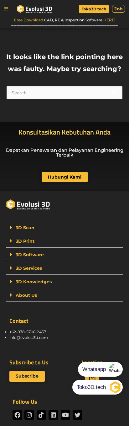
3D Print (25, 241)
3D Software (30, 254)
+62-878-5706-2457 (27, 331)
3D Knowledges (34, 282)
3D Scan (25, 227)
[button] (6, 8)
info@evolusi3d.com (28, 337)
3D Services (29, 268)
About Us (26, 295)
